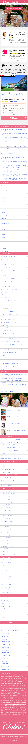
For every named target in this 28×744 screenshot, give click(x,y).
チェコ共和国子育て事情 (6, 521)
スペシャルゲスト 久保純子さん (15, 423)
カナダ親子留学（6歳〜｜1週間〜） (9, 444)
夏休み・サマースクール (6, 477)
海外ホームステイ (5, 611)
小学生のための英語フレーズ (7, 592)
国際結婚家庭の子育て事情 (7, 546)
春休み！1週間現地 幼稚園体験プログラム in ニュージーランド (14, 142)
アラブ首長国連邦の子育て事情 (8, 493)
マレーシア (3, 220)
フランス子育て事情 (5, 537)
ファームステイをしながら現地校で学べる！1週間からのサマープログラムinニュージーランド (14, 162)
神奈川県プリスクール (6, 658)
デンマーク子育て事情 (6, 524)
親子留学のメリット (5, 466)
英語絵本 (3, 603)
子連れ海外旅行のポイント (7, 472)
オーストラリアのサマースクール (8, 300)
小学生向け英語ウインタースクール (9, 289)
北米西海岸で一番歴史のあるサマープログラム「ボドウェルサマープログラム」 (14, 154)
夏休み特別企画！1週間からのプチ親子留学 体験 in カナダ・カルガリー (13, 158)
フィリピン (3, 201)
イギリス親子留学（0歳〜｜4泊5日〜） (9, 447)
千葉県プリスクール (5, 666)
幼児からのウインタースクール (8, 284)
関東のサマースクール (6, 259)
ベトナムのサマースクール (7, 308)
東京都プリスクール (5, 633)
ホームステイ (4, 360)
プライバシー (10, 736)
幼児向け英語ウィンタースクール (8, 292)
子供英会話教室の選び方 (6, 562)
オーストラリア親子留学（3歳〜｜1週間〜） (11, 439)
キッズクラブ (4, 614)
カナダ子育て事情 (5, 513)
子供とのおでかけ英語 (6, 576)
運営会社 (3, 736)
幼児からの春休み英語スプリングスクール (10, 338)
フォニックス (4, 565)
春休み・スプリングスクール (7, 480)
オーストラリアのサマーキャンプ (8, 303)
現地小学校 (3, 355)
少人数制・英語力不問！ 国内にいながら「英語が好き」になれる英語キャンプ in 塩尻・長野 (14, 179)
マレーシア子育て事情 (6, 540)
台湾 (2, 226)
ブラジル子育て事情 (5, 535)
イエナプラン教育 (5, 609)
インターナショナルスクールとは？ (9, 628)
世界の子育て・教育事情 (18, 695)
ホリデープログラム (10, 4)
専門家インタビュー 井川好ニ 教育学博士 (16, 431)
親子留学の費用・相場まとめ (7, 469)
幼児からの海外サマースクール (8, 319)
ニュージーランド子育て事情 (7, 529)
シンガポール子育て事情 (6, 515)
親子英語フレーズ (5, 581)
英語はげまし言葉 (5, 573)
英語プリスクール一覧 (12, 416)
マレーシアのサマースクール (7, 366)
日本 (2, 231)
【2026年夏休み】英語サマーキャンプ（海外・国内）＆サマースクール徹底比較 (14, 375)
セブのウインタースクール (7, 295)
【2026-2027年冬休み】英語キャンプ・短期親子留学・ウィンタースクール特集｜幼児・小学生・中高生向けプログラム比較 (14, 384)
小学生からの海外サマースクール (8, 322)
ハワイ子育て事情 (5, 532)
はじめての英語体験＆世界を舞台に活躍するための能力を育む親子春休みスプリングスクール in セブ (14, 166)
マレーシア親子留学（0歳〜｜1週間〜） (10, 450)
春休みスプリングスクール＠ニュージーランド (11, 349)
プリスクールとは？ (5, 625)
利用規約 (16, 736)
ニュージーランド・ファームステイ (9, 270)
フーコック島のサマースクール (8, 305)
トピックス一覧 (4, 620)
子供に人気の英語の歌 (6, 589)
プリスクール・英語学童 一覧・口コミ (9, 630)
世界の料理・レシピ (5, 617)
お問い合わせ (5, 738)
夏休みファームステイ (6, 267)
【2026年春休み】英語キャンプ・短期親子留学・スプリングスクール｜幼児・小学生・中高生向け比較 (14, 379)
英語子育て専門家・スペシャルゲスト (9, 598)
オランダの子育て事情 (6, 510)
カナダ (2, 207)
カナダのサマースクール (6, 330)
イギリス (3, 196)
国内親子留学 (4, 455)
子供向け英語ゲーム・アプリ (7, 587)
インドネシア (4, 190)
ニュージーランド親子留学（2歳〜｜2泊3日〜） (11, 442)
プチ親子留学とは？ (5, 464)
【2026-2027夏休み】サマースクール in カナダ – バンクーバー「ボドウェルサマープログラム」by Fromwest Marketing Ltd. (14, 94)
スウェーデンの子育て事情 (7, 518)
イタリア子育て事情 (5, 499)
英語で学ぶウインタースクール (8, 281)
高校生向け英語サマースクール (8, 325)
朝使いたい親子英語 (5, 579)
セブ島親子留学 (4, 453)
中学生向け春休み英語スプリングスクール (10, 314)
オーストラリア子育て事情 (7, 507)
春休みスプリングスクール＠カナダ (9, 347)
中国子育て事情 (4, 548)
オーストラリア (4, 240)
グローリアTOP (3, 4)
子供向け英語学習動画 (6, 584)
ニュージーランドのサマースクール (9, 352)
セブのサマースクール (6, 275)
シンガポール (4, 215)
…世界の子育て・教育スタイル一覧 (9, 554)
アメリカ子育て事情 (5, 491)
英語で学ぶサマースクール (7, 316)
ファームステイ (4, 358)
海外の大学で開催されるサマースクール (10, 363)
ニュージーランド (5, 245)
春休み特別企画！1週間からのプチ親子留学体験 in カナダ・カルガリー (13, 130)
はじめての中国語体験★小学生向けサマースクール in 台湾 (14, 146)
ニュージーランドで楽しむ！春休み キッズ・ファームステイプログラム (14, 134)
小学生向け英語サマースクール (8, 286)
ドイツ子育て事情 (5, 526)
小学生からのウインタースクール (8, 256)
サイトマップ (23, 736)
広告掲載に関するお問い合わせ (17, 738)
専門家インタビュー (10, 700)
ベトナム (3, 185)
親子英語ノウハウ (5, 568)
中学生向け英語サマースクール (8, 327)
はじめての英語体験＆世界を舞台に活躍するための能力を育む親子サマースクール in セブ (14, 170)
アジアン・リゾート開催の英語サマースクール (11, 311)
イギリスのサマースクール (7, 273)
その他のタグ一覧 (5, 551)
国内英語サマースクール (6, 369)
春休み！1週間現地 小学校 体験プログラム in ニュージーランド (14, 138)
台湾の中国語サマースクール (7, 333)
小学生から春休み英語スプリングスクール (10, 341)
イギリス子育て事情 (5, 496)
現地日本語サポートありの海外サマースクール (11, 344)
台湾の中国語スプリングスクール (8, 264)
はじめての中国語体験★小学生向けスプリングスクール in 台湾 (14, 149)
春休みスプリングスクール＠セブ (8, 278)
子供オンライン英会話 (6, 559)
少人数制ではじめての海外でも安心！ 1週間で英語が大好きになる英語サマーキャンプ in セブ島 (14, 175)
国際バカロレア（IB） (6, 606)
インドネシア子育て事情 (6, 502)
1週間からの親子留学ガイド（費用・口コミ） (11, 458)
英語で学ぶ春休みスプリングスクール (9, 336)
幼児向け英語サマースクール (7, 262)
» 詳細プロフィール (21, 44)
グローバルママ (4, 600)
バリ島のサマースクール (6, 297)
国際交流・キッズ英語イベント (8, 485)
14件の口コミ (14, 101)
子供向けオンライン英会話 (13, 410)
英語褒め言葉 (4, 570)
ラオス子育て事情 (5, 543)
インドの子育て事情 (5, 504)
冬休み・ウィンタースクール (7, 483)
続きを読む (23, 42)
